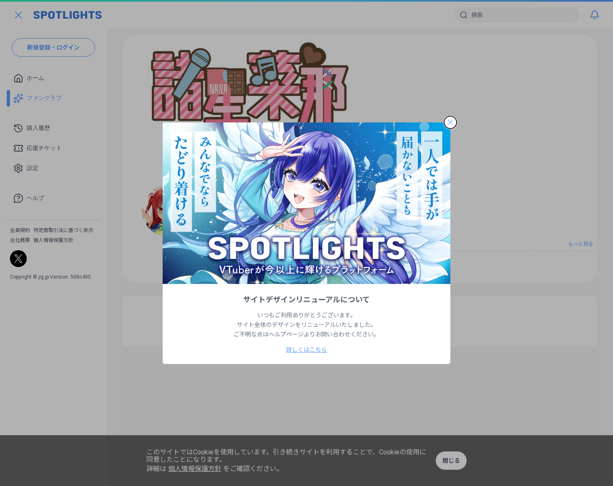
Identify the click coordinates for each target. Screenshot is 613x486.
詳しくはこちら (306, 349)
